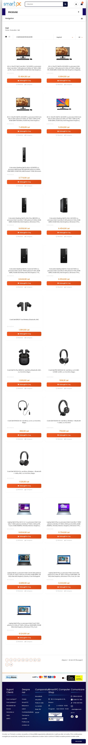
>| (11, 664)
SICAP (37, 713)
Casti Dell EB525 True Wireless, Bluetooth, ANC (24, 319)
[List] (9, 37)
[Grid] (6, 37)
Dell (19, 30)
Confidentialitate (27, 712)
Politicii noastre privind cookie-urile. (67, 736)
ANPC (8, 719)
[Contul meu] (76, 4)
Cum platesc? (11, 702)
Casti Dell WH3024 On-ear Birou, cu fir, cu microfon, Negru (24, 421)
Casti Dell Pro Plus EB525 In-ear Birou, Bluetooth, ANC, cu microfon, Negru (24, 371)
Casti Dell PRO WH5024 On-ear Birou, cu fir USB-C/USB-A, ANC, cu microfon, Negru (64, 371)
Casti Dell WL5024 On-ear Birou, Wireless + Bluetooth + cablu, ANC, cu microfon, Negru (24, 472)
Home (7, 30)
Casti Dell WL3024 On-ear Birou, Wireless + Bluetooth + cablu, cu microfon (64, 421)
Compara (29, 84)
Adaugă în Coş (25, 81)
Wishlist (20, 84)
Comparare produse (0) (24, 37)
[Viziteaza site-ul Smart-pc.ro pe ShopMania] (11, 678)
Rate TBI (38, 709)
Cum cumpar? (11, 699)
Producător (13, 30)
